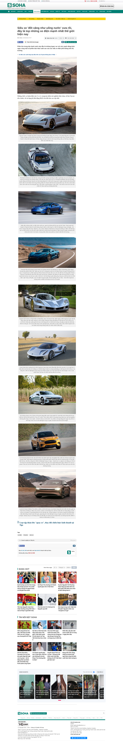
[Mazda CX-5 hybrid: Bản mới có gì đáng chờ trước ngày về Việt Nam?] (74, 687)
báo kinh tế (37, 550)
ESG (25, 11)
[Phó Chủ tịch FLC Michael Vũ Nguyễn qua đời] (47, 599)
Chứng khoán (22, 18)
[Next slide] (101, 687)
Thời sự (30, 11)
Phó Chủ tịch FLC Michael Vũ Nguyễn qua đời (46, 608)
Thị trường (31, 18)
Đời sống (109, 11)
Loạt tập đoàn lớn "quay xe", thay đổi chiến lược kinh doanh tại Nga (47, 523)
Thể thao (64, 11)
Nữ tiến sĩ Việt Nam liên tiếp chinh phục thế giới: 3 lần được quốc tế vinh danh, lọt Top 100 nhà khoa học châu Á (39, 635)
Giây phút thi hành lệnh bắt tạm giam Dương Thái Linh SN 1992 (26, 692)
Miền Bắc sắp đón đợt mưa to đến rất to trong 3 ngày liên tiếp (69, 632)
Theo (47, 540)
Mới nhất (13, 11)
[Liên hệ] (74, 546)
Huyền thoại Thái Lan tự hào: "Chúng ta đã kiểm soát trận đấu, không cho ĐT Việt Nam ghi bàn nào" (54, 656)
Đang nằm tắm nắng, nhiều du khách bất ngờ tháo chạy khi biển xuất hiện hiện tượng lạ (69, 655)
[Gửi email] (62, 42)
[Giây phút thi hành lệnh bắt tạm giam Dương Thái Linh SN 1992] (26, 687)
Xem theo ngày (48, 567)
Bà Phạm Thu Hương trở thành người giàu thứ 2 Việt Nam (47, 586)
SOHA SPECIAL (46, 1)
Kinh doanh (37, 11)
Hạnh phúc (20, 11)
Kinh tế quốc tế (72, 18)
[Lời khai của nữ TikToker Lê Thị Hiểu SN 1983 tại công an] (58, 687)
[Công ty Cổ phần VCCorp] (40, 723)
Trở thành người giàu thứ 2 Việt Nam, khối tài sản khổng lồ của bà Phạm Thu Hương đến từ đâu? (39, 656)
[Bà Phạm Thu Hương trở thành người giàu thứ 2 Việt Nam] (47, 577)
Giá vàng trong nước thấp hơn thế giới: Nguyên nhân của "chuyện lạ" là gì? (67, 608)
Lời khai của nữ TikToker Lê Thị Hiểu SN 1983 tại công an (58, 692)
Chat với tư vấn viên (79, 738)
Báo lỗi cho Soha (72, 42)
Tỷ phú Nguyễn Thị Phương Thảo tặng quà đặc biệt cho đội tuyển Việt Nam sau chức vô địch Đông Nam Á (66, 587)
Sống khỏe (92, 11)
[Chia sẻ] (20, 42)
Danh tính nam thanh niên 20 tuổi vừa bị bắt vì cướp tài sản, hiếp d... (42, 692)
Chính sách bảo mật (75, 734)
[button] (59, 700)
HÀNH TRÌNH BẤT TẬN (34, 1)
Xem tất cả (100, 672)
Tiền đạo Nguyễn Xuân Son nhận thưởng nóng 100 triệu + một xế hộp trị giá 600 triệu (26, 608)
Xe (97, 11)
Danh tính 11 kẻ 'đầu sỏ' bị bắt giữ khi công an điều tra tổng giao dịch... (91, 692)
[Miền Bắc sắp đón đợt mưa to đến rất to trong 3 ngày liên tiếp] (69, 624)
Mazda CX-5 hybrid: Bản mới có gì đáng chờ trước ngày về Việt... (74, 692)
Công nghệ (102, 11)
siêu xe (31, 535)
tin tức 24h (24, 550)
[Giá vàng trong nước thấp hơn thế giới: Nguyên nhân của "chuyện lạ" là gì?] (67, 599)
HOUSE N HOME (22, 1)
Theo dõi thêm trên (87, 672)
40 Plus (52, 11)
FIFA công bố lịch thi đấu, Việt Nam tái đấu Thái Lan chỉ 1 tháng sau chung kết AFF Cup (24, 633)
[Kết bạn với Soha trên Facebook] (69, 552)
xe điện (20, 535)
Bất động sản (45, 11)
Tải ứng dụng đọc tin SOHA (39, 713)
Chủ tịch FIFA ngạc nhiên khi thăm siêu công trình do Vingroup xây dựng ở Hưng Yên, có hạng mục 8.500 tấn (54, 634)
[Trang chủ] (16, 6)
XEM (74, 567)
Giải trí (78, 11)
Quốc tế (58, 11)
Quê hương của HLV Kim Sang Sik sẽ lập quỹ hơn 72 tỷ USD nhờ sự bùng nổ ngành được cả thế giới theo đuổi (26, 587)
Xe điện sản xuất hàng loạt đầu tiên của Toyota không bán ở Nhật (37, 54)
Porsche (39, 96)
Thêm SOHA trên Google (32, 42)
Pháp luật (84, 11)
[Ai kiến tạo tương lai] (106, 6)
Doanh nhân (40, 18)
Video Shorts (23, 672)
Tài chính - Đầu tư (60, 18)
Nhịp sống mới (71, 11)
